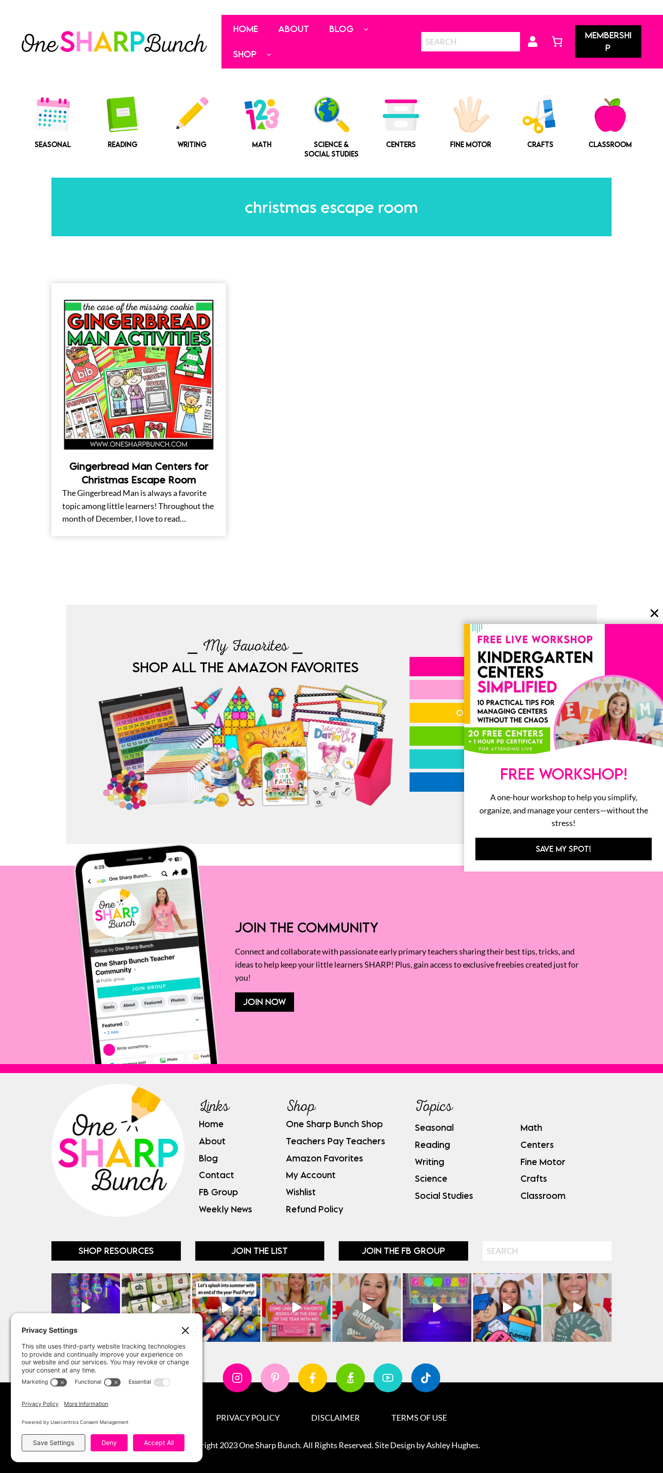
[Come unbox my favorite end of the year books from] (296, 1307)
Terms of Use (419, 1418)
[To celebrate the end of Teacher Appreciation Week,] (366, 1307)
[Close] (654, 613)
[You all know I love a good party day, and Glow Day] (85, 1307)
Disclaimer (335, 1418)
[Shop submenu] (269, 54)
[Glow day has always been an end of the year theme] (226, 1307)
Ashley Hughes (452, 1445)
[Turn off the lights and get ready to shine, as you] (437, 1307)
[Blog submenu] (366, 29)
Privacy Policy (248, 1418)
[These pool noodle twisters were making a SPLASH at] (156, 1307)
